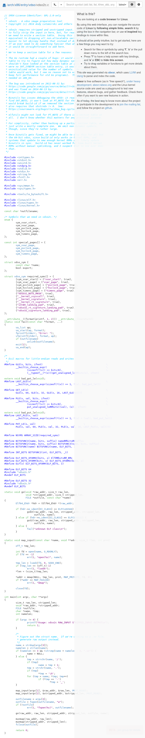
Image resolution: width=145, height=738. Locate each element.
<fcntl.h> (23, 177)
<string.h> (24, 174)
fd (22, 554)
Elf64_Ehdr (23, 503)
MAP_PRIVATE (71, 577)
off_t (19, 546)
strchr (40, 668)
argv (38, 645)
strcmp (49, 651)
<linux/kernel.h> (28, 205)
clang (80, 76)
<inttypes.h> (25, 157)
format (38, 330)
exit (18, 344)
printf (31, 622)
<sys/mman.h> (25, 185)
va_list (21, 327)
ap (29, 330)
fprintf (21, 333)
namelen (21, 648)
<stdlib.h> (24, 168)
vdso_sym (15, 276)
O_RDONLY (49, 551)
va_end (20, 347)
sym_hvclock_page (27, 251)
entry (24, 4)
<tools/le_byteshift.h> (32, 194)
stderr (31, 333)
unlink (31, 341)
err (29, 557)
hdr (23, 509)
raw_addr (66, 503)
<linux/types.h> (27, 202)
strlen (34, 648)
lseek (33, 563)
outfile (21, 702)
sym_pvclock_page (27, 248)
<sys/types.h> (26, 188)
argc (24, 619)
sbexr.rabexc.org (102, 85)
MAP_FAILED (41, 580)
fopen (33, 702)
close (19, 588)
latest (122, 4)
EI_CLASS (45, 509)
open (31, 551)
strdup (30, 645)
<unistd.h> (24, 163)
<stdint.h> (24, 160)
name (38, 551)
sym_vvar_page (25, 245)
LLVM (132, 72)
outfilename (29, 339)
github (108, 108)
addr (25, 580)
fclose (20, 724)
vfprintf (21, 336)
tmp (29, 659)
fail (30, 529)
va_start (21, 330)
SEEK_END (54, 563)
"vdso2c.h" (24, 472)
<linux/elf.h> (26, 200)
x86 (17, 4)
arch (11, 4)
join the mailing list (130, 104)
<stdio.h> (23, 171)
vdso (32, 4)
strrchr (40, 659)
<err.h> (22, 180)
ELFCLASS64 (65, 509)
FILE (28, 497)
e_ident (33, 509)
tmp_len (21, 563)
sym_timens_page (26, 253)
